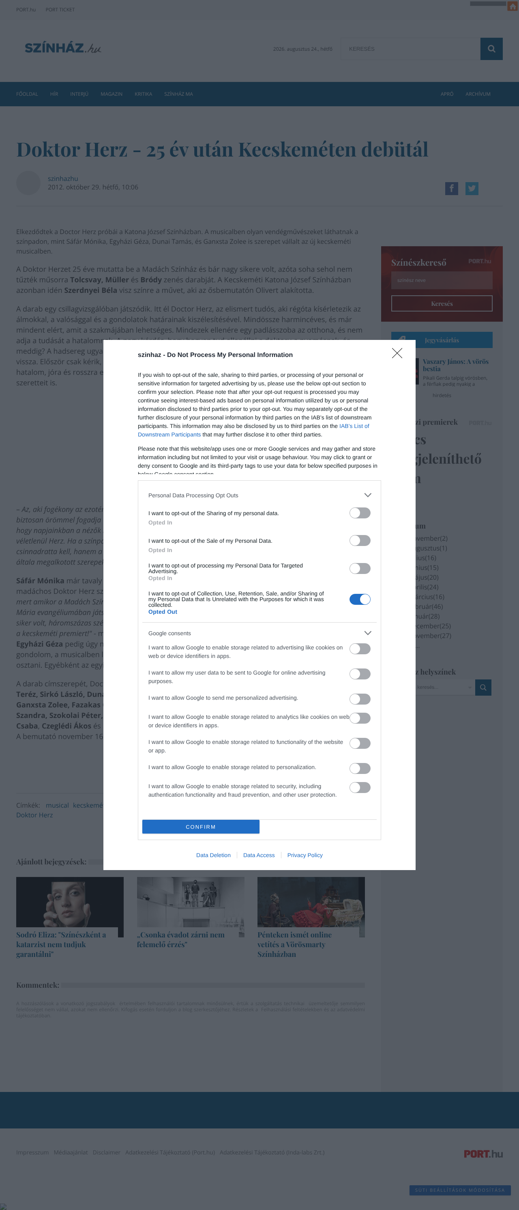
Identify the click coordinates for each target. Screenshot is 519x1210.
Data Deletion (213, 855)
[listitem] (259, 495)
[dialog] (259, 605)
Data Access (259, 855)
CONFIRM (201, 827)
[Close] (399, 355)
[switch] (360, 512)
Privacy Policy (305, 855)
